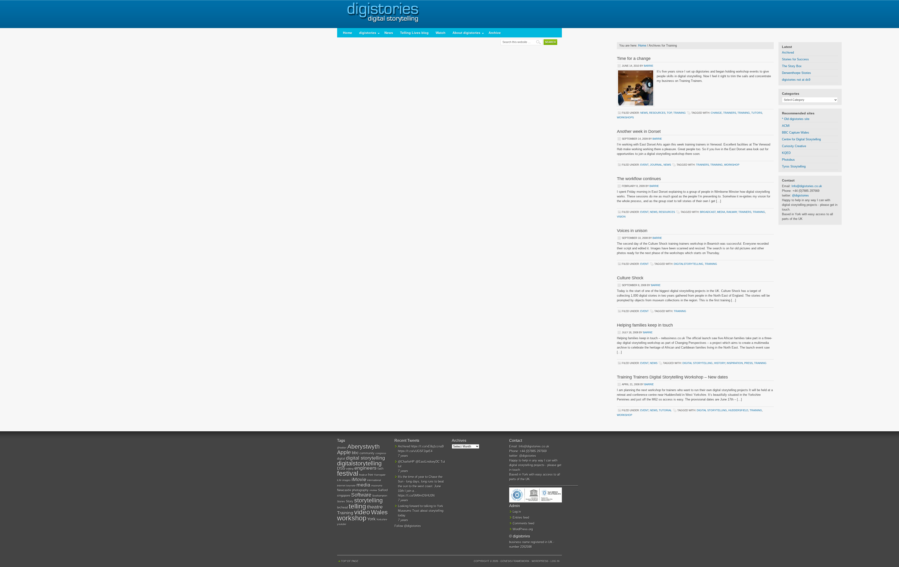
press (748, 363)
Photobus (788, 159)
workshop (731, 164)
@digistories (800, 195)
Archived (788, 52)
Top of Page (349, 561)
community (367, 453)
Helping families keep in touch (645, 325)
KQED (786, 153)
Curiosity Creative (794, 146)
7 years (403, 456)
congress (381, 453)
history (719, 363)
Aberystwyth (363, 446)
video (362, 512)
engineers (365, 468)
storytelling (368, 500)
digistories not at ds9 (796, 79)
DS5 (341, 468)
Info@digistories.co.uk (807, 186)
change (716, 112)
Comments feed (523, 523)
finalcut (363, 474)
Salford (383, 490)
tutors (756, 112)
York (371, 519)
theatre (375, 506)
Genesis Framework (515, 561)
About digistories (464, 34)
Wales (379, 512)
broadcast (708, 212)
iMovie (359, 479)
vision (621, 216)
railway (731, 212)
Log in (517, 511)
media (721, 212)
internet (341, 485)
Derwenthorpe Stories (796, 73)
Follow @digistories (407, 526)
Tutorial (665, 410)
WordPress (540, 561)
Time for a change (634, 58)
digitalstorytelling (688, 263)
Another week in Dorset (639, 131)
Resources (657, 112)
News (388, 33)
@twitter (341, 447)
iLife (339, 480)
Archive (495, 33)
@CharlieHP (406, 461)
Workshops (625, 117)
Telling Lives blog (414, 33)
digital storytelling (697, 363)
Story (349, 501)
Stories (341, 501)
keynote (351, 485)
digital (341, 458)
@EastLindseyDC (428, 461)
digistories (449, 14)
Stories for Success (795, 59)
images (347, 480)
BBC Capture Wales (795, 132)
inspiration (735, 363)
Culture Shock (630, 278)
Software (361, 495)
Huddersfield (738, 410)
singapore (343, 495)
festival (347, 473)
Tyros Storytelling (794, 166)
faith (380, 468)
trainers (729, 112)
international (374, 480)
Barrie (648, 65)
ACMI (786, 125)
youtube (341, 524)
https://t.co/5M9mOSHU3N (416, 495)
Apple (344, 452)
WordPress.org (523, 529)
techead (342, 507)
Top (669, 112)
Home (347, 33)
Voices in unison (632, 230)
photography (360, 490)
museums (377, 485)
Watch (441, 33)
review (373, 490)
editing (350, 468)
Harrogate (380, 474)
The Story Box (792, 66)
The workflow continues (639, 178)
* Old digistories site (795, 119)
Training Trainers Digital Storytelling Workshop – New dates (672, 377)
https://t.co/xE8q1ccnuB (427, 446)
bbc (355, 453)
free (370, 474)
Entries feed (521, 517)
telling (357, 506)
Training (679, 112)
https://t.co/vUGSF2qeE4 (415, 451)
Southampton (379, 495)
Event (644, 164)
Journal (656, 164)
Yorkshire (381, 519)
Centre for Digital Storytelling (801, 139)
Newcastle (344, 490)
